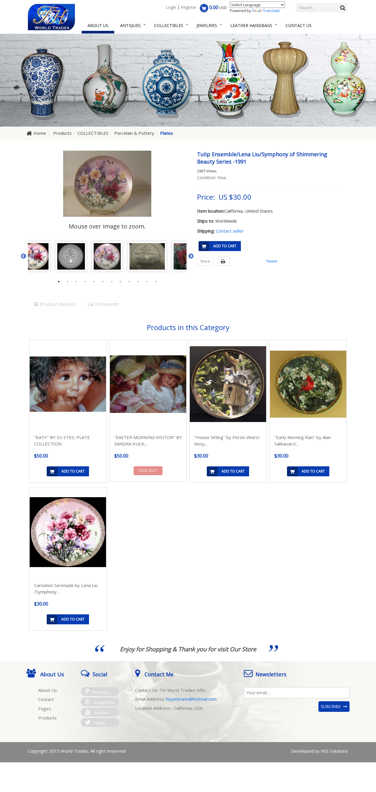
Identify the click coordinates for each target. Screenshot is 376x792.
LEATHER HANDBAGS (251, 25)
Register (189, 7)
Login (171, 7)
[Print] (224, 261)
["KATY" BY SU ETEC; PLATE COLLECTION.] (68, 384)
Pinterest (100, 692)
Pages (44, 709)
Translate (271, 10)
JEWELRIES (207, 25)
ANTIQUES (130, 25)
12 (156, 282)
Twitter (100, 723)
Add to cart (224, 245)
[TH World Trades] (51, 17)
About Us (98, 25)
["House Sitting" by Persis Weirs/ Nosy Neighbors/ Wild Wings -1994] (228, 384)
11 (147, 282)
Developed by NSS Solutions (319, 751)
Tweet (271, 261)
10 (138, 282)
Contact (46, 699)
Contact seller (230, 231)
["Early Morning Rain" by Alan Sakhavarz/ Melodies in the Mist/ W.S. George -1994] (308, 384)
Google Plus (104, 702)
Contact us (299, 25)
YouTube (101, 712)
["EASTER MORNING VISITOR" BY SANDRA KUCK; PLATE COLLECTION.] (148, 384)
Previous (23, 256)
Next (191, 256)
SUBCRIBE (332, 706)
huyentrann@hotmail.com (191, 699)
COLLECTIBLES (168, 25)
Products (47, 718)
